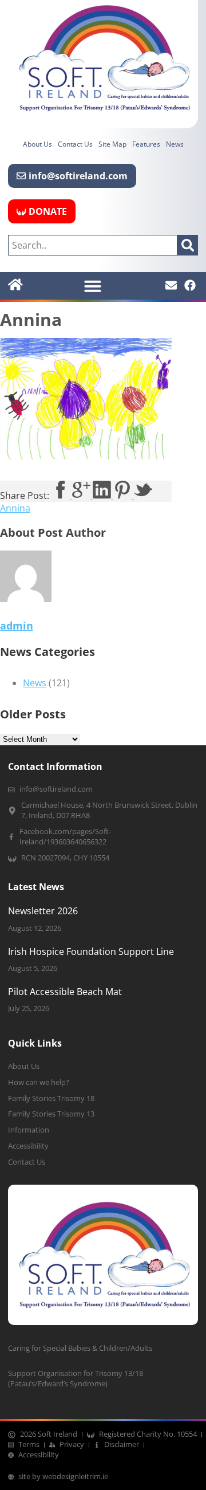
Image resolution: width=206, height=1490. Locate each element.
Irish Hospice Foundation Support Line (91, 951)
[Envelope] (171, 285)
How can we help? (38, 1082)
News (175, 144)
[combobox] (92, 245)
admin (16, 625)
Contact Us (75, 144)
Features (146, 144)
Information (28, 1130)
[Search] (187, 245)
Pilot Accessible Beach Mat (65, 991)
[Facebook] (190, 285)
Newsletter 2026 (43, 911)
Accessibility (28, 1146)
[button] (92, 286)
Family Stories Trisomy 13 (51, 1114)
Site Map (112, 144)
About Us (37, 144)
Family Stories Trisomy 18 (51, 1098)
